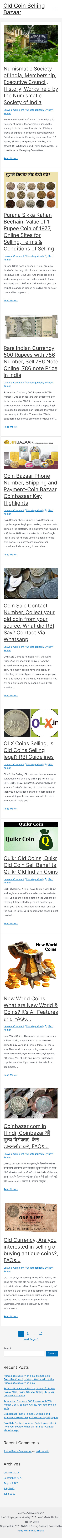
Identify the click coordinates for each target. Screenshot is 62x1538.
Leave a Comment (14, 109)
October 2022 (11, 1472)
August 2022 (11, 1483)
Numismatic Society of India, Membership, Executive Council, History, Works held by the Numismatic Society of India (29, 1379)
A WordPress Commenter (18, 1451)
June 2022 (9, 1493)
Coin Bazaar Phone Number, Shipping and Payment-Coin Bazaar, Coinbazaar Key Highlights (31, 489)
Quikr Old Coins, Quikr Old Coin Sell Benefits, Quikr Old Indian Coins (31, 865)
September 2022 (13, 1478)
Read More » (11, 158)
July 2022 (9, 1488)
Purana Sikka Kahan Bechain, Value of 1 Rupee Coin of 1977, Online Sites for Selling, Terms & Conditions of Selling (29, 1392)
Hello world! (42, 1451)
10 (40, 1333)
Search (8, 1348)
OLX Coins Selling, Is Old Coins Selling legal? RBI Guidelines (29, 750)
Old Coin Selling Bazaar (24, 9)
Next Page (31, 1339)
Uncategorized (34, 109)
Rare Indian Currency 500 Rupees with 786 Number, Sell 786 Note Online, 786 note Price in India (31, 361)
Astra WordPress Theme (31, 1530)
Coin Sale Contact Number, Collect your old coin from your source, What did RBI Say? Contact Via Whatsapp (30, 1427)
